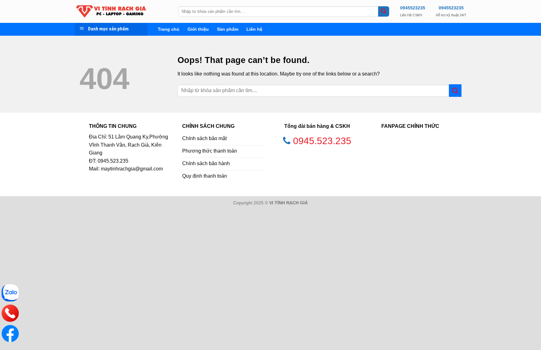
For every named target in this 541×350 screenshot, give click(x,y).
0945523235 (412, 7)
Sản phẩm (227, 29)
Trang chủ (168, 29)
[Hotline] (10, 313)
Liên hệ (254, 29)
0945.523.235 (322, 141)
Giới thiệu (198, 29)
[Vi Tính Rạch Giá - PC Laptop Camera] (122, 11)
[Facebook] (10, 333)
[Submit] (383, 11)
